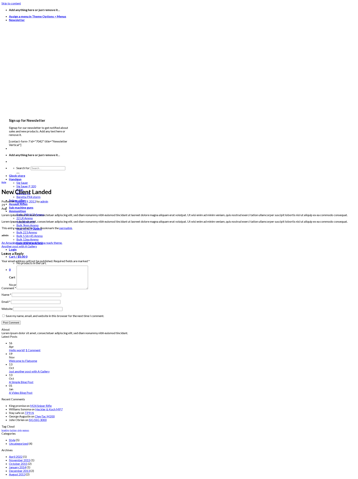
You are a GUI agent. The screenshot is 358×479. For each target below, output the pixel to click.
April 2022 (16, 456)
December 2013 (19, 470)
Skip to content (11, 3)
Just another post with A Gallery (29, 371)
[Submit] (17, 173)
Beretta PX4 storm (28, 197)
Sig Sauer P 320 (26, 186)
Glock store (17, 175)
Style (3, 182)
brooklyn (5, 430)
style (19, 430)
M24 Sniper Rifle (41, 405)
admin (44, 201)
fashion (13, 430)
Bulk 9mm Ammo (27, 225)
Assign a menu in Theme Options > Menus (37, 16)
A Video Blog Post (20, 392)
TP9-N (29, 412)
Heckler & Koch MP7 (49, 409)
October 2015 (18, 463)
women (25, 430)
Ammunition (17, 211)
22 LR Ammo (24, 218)
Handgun (15, 179)
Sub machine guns (21, 207)
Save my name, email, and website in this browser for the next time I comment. (55, 316)
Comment (8, 288)
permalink (65, 228)
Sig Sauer (22, 182)
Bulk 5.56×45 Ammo (29, 236)
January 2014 (17, 467)
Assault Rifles (18, 204)
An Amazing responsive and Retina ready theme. (31, 242)
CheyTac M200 (45, 416)
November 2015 (19, 460)
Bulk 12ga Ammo (27, 239)
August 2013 (17, 474)
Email (5, 301)
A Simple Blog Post (21, 382)
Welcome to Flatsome (23, 360)
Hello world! (17, 350)
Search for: (23, 168)
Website (6, 308)
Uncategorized (18, 443)
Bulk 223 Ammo (26, 232)
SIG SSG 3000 (38, 420)
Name (6, 294)
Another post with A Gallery (19, 246)
